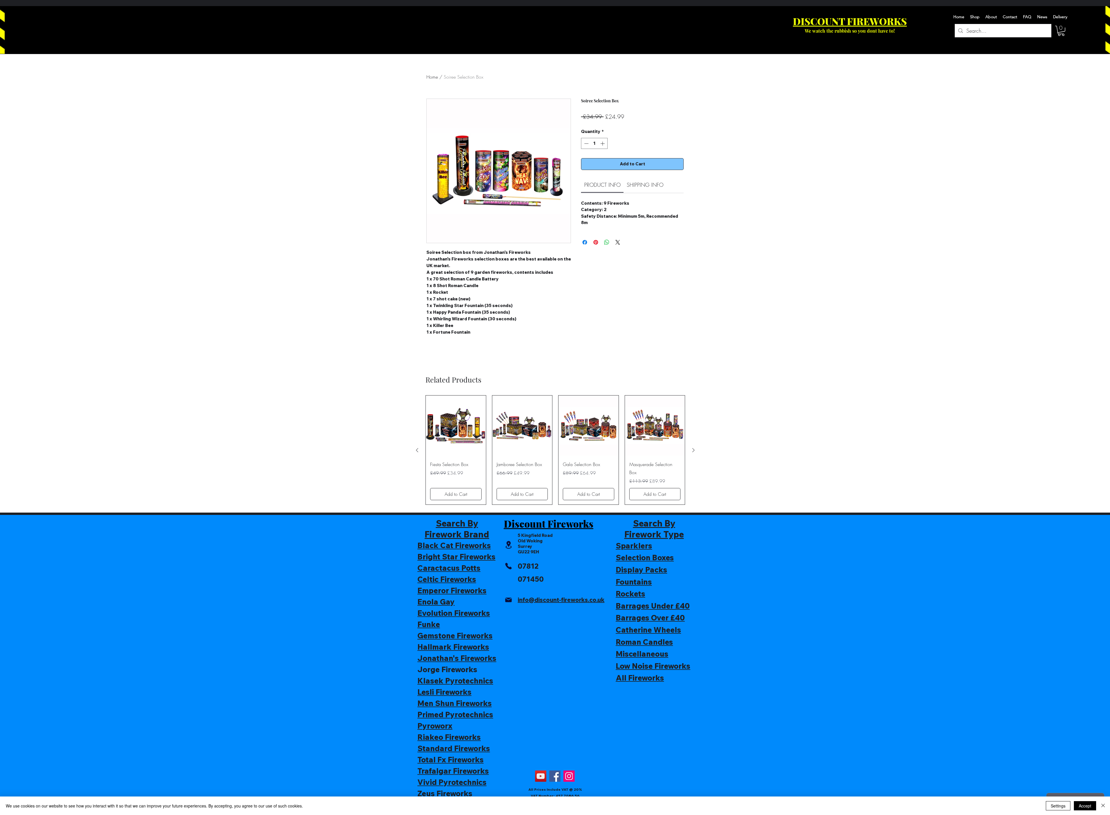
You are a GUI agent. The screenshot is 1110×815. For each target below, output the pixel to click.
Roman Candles (644, 642)
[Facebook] (554, 776)
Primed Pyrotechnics (455, 714)
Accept (1085, 806)
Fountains (634, 582)
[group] (555, 450)
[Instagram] (569, 776)
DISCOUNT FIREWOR (843, 21)
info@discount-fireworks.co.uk (561, 599)
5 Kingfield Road (535, 535)
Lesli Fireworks (444, 692)
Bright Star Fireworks (456, 556)
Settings (1058, 806)
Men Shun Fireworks (454, 703)
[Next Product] (693, 450)
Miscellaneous (642, 654)
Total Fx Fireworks (450, 759)
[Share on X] (617, 242)
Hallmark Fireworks (453, 647)
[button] (1061, 31)
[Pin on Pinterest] (595, 242)
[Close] (1103, 805)
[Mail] (508, 600)
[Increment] (603, 143)
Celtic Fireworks (446, 579)
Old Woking (530, 541)
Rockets (630, 593)
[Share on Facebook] (584, 242)
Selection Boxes (645, 557)
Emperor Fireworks (451, 590)
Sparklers (634, 545)
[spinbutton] (594, 143)
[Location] (508, 544)
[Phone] (508, 566)
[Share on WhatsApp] (606, 242)
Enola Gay (436, 602)
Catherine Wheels (648, 630)
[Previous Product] (417, 450)
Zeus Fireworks (444, 793)
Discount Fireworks (548, 523)
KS (900, 21)
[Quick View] (456, 426)
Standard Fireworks (453, 748)
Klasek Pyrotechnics (455, 680)
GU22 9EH (528, 552)
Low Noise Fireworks (653, 666)
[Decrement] (586, 143)
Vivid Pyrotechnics (451, 782)
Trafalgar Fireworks (453, 771)
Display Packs (641, 569)
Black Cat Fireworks (454, 545)
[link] (602, 184)
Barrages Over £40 (650, 617)
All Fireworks (640, 678)
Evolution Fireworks (453, 613)
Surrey (525, 546)
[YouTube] (540, 776)
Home (432, 77)
